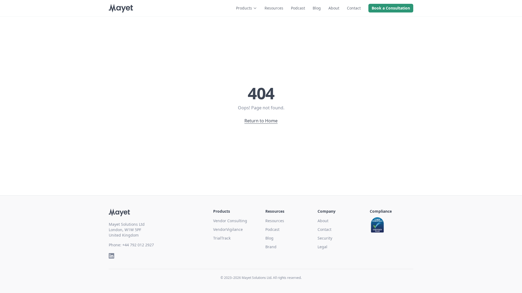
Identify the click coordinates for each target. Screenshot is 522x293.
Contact (354, 8)
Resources (274, 8)
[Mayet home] (121, 8)
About (333, 8)
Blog (317, 8)
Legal (322, 246)
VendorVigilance (228, 229)
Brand (270, 246)
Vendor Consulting (230, 220)
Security (325, 238)
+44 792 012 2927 (138, 244)
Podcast (298, 8)
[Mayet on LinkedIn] (111, 256)
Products (244, 8)
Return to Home (261, 121)
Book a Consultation (391, 8)
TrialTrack (222, 238)
